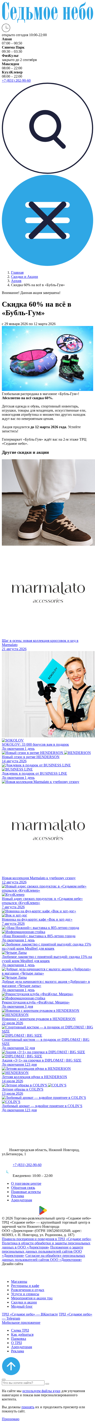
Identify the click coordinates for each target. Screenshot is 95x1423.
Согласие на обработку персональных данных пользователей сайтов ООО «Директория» (43, 1258)
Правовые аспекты (26, 1192)
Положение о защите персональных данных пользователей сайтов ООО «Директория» (42, 1251)
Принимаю (10, 1419)
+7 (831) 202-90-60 (27, 1165)
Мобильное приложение (21, 1322)
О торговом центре (26, 1183)
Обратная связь (23, 1188)
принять (27, 1407)
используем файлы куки (41, 1391)
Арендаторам (21, 1200)
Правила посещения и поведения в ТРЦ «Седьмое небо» (46, 1239)
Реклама (17, 1196)
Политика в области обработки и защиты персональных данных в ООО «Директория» (46, 1245)
